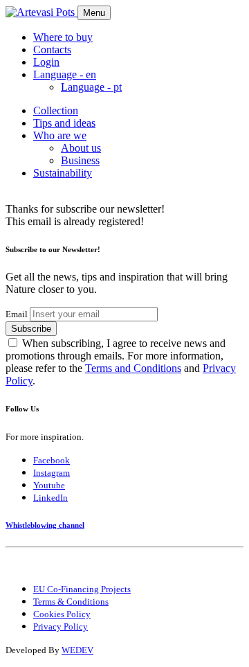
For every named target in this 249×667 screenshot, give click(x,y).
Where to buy (63, 37)
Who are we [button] (59, 135)
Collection (55, 110)
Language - (91, 87)
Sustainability (62, 173)
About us (81, 148)
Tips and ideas (64, 123)
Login (46, 62)
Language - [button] (64, 74)
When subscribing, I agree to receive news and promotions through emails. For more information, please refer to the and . (121, 361)
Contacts (52, 49)
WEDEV (77, 650)
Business (80, 160)
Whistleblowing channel (45, 525)
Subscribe (31, 328)
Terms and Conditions (133, 368)
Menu (94, 13)
